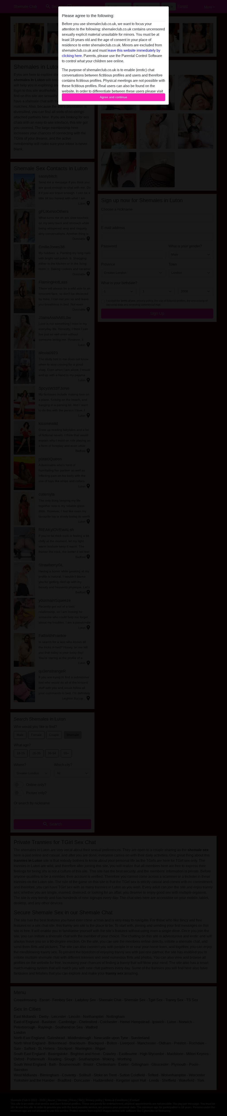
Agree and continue (113, 97)
